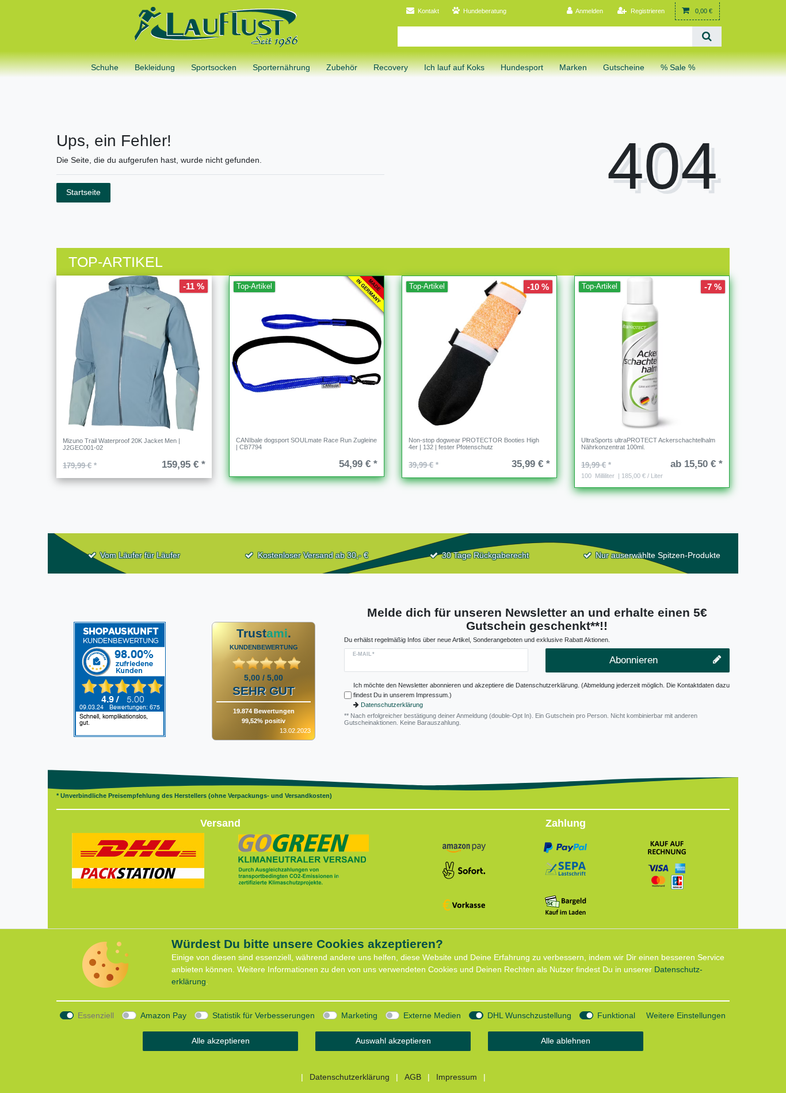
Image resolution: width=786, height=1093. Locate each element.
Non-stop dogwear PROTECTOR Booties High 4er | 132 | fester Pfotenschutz (474, 443)
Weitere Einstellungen (686, 1015)
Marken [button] (573, 67)
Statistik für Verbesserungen (263, 1015)
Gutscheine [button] (623, 67)
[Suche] (707, 36)
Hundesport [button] (522, 67)
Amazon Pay (163, 1015)
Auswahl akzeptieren (393, 1040)
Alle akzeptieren (221, 1040)
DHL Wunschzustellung (529, 1015)
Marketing (359, 1015)
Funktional (616, 1015)
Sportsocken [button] (213, 67)
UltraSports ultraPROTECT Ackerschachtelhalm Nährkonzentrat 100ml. (648, 443)
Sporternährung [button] (281, 67)
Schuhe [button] (105, 67)
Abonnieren (633, 660)
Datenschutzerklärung (392, 704)
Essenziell (96, 1015)
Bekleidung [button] (155, 67)
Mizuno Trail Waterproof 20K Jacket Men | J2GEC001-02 (121, 444)
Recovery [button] (390, 67)
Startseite (83, 192)
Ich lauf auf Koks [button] (454, 67)
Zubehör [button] (341, 67)
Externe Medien (432, 1015)
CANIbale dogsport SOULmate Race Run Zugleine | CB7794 (306, 443)
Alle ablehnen (565, 1040)
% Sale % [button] (678, 67)
